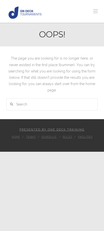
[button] (95, 11)
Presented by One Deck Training (51, 129)
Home (16, 137)
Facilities (85, 137)
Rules (67, 137)
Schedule (49, 137)
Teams (31, 137)
